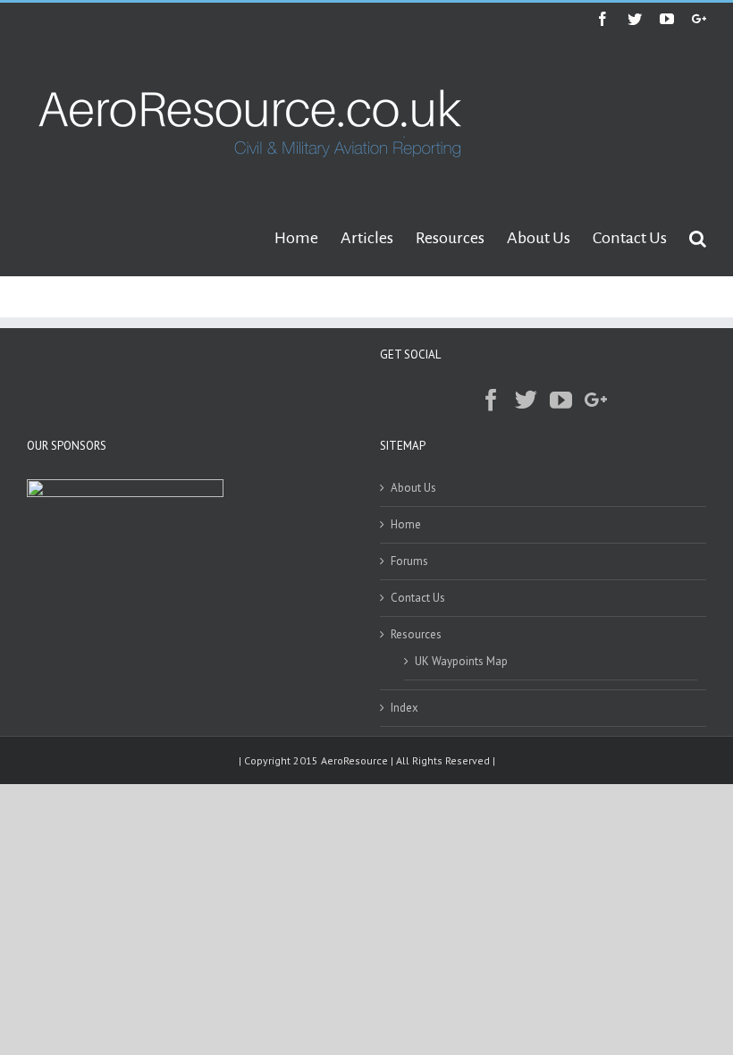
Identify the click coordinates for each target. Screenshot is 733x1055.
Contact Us (418, 597)
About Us (413, 487)
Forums (409, 561)
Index (404, 707)
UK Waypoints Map (461, 661)
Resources (416, 634)
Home (406, 524)
